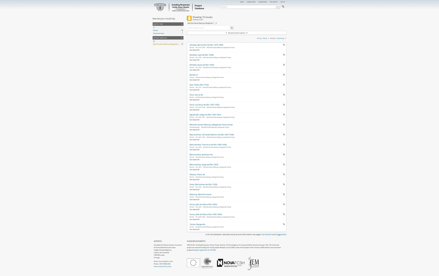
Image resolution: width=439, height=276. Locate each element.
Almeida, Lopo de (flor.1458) (202, 55)
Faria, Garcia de (196, 94)
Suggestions (262, 1)
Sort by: (259, 38)
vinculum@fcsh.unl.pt (165, 261)
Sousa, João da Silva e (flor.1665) (203, 204)
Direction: (273, 38)
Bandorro (194, 75)
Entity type (158, 23)
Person (155, 30)
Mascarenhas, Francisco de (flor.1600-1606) (208, 144)
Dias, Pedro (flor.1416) (199, 85)
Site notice (273, 1)
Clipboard (283, 7)
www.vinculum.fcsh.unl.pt (162, 266)
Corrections (251, 1)
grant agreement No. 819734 (205, 250)
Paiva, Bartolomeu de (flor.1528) (203, 184)
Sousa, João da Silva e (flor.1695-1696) (206, 214)
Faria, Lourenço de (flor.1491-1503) (204, 104)
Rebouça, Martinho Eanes (201, 194)
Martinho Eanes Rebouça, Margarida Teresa (168, 44)
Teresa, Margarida (197, 224)
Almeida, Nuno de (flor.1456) (202, 65)
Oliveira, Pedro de (197, 174)
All (154, 27)
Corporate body (158, 33)
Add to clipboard (284, 45)
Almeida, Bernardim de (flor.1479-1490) (206, 45)
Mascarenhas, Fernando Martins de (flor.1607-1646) (212, 134)
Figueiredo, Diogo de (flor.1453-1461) (205, 114)
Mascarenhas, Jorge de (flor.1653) (204, 164)
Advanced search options (236, 33)
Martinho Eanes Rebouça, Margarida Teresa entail (211, 124)
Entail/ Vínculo (160, 37)
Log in (282, 1)
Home (242, 1)
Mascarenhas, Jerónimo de (201, 154)
